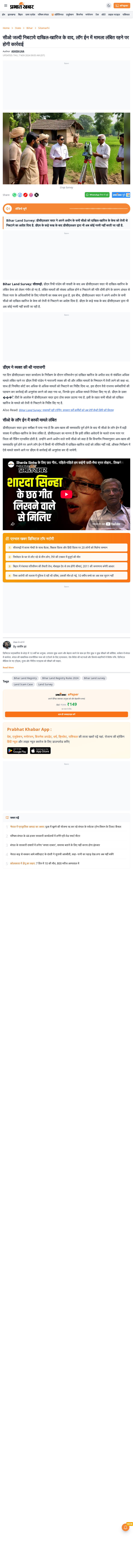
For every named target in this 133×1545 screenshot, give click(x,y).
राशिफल (126, 14)
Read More (8, 667)
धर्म (55, 736)
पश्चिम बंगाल (43, 14)
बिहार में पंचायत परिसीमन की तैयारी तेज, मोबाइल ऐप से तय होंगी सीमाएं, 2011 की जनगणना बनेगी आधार (63, 566)
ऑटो (103, 14)
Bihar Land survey (94, 678)
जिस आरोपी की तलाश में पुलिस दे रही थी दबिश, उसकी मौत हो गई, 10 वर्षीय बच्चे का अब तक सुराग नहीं (63, 575)
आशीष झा (21, 646)
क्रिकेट (63, 736)
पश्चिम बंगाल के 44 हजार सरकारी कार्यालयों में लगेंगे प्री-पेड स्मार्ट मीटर (45, 836)
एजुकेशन (70, 14)
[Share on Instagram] (31, 195)
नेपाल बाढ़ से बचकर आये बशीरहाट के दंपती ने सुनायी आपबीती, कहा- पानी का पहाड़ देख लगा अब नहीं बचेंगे (62, 854)
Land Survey (45, 684)
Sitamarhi (44, 28)
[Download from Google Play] (17, 750)
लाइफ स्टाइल (114, 14)
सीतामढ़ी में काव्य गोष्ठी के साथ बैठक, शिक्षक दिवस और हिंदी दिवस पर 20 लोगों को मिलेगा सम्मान (60, 547)
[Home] (22, 5)
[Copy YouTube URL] (25, 195)
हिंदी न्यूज (12, 741)
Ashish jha (17, 51)
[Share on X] (36, 195)
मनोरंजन (89, 14)
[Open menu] (6, 5)
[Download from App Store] (40, 750)
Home (6, 28)
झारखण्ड (11, 14)
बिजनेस (79, 14)
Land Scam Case (23, 684)
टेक (97, 14)
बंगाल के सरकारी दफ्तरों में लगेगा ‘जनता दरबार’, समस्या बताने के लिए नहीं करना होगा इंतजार (55, 845)
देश (9, 736)
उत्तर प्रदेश (30, 14)
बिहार (20, 14)
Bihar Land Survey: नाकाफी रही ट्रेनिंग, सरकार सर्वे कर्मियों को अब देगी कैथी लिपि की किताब (66, 410)
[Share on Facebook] (20, 195)
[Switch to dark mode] (109, 5)
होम (3, 14)
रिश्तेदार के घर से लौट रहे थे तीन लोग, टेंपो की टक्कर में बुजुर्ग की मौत (46, 557)
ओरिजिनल (59, 14)
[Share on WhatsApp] (14, 195)
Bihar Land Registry (25, 678)
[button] (66, 148)
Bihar (29, 28)
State (18, 28)
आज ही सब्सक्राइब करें (66, 714)
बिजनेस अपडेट (43, 736)
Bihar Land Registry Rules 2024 (60, 678)
